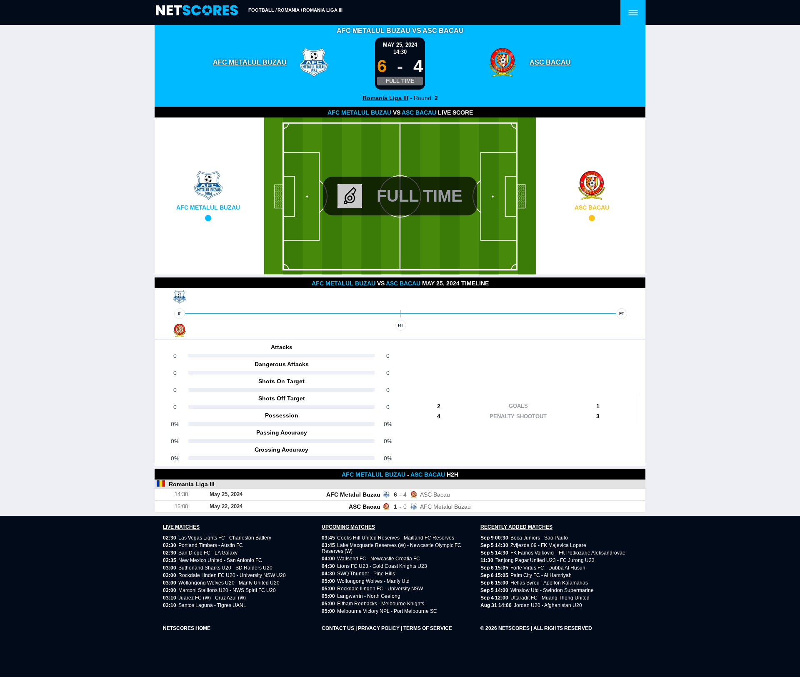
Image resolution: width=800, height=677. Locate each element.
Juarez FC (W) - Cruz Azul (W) (212, 598)
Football (261, 9)
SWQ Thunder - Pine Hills (366, 574)
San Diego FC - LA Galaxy (208, 553)
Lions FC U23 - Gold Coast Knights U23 (382, 566)
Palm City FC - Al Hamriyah (541, 575)
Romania (289, 9)
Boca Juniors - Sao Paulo (539, 538)
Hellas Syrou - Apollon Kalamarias (549, 583)
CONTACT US (338, 628)
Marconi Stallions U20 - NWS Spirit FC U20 (227, 590)
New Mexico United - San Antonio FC (220, 560)
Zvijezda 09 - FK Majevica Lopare (548, 545)
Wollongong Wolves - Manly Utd (373, 581)
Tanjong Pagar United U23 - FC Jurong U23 (545, 560)
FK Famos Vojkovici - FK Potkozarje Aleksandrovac (567, 553)
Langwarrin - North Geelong (368, 596)
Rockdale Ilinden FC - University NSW (380, 589)
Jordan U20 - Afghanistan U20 (548, 605)
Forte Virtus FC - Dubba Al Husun (547, 568)
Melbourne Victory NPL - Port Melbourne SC (387, 611)
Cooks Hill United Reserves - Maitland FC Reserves (395, 538)
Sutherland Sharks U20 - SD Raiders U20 (225, 568)
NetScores (514, 628)
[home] (197, 10)
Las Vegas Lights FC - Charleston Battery (224, 538)
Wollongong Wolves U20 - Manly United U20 (229, 583)
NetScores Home (186, 628)
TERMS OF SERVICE (427, 628)
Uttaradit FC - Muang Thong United (550, 598)
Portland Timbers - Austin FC (210, 545)
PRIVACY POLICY (379, 628)
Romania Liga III (322, 9)
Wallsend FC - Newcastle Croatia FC (378, 559)
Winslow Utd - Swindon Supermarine (552, 590)
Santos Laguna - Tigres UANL (212, 605)
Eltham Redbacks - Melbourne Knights (380, 604)
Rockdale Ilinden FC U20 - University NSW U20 (232, 575)
